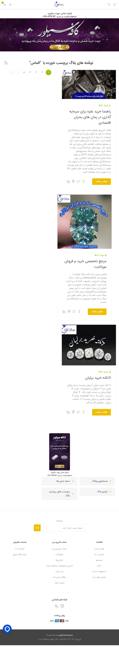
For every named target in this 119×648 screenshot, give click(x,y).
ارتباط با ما (20, 549)
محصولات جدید (99, 571)
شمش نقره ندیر (99, 577)
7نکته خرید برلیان (98, 378)
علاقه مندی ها (59, 577)
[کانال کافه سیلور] (59, 34)
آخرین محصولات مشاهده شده (59, 566)
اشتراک (37, 527)
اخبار (99, 566)
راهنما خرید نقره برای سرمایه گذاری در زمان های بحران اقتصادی (90, 117)
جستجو (99, 560)
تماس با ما (99, 554)
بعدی (18, 72)
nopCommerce (65, 635)
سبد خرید (59, 571)
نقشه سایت (99, 549)
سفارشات (59, 554)
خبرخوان (6, 62)
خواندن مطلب (101, 181)
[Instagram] (62, 606)
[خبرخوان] (56, 606)
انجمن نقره (59, 583)
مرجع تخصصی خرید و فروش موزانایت (85, 264)
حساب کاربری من (59, 549)
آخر (12, 72)
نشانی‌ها (59, 560)
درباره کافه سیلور (20, 554)
